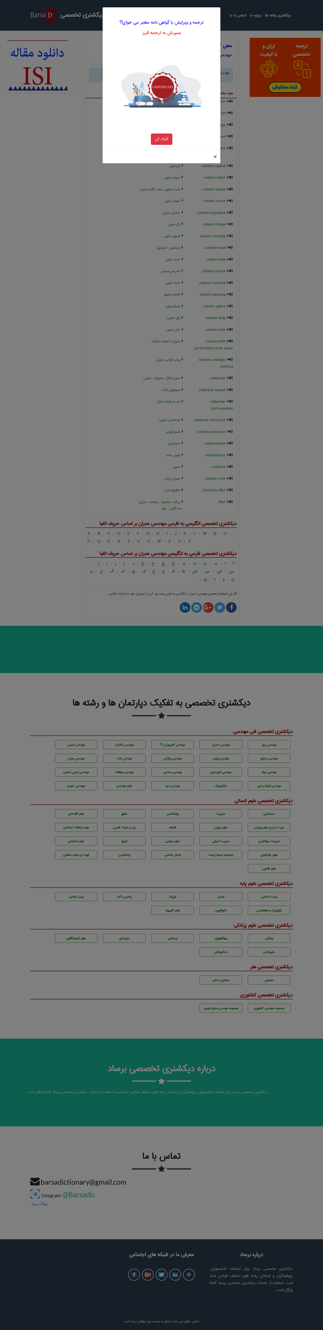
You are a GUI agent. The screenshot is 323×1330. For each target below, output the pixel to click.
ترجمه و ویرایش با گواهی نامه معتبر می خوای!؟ (161, 22)
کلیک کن (161, 139)
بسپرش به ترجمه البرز (161, 33)
